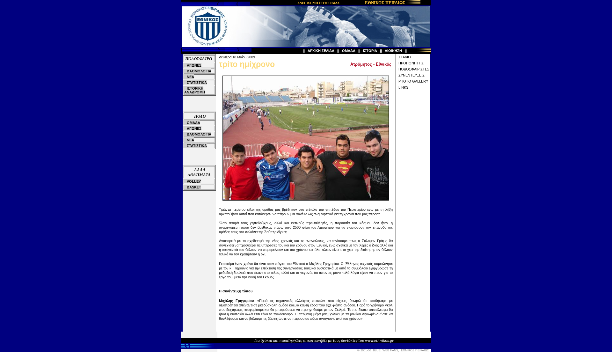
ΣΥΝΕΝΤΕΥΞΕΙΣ (411, 75)
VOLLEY (194, 181)
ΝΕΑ (190, 77)
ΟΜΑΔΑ (348, 51)
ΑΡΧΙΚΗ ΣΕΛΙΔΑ (321, 51)
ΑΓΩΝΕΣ (194, 65)
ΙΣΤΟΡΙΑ (370, 51)
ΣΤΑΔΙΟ (404, 57)
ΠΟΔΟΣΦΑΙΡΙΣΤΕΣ (413, 69)
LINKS (403, 87)
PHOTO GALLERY (413, 81)
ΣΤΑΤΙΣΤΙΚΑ (197, 82)
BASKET (194, 187)
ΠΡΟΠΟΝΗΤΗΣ (411, 63)
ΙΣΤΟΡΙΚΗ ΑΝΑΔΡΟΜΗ (194, 90)
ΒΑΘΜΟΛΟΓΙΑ (199, 71)
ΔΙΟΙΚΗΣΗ (393, 51)
